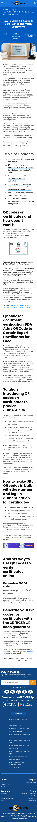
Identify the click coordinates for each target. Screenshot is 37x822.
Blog (12, 9)
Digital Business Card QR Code (19, 728)
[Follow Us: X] (30, 692)
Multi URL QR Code (15, 725)
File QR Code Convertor (17, 768)
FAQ (2, 782)
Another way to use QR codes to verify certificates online (20, 194)
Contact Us (5, 785)
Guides (4, 779)
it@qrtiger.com (31, 782)
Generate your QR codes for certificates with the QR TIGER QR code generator (21, 201)
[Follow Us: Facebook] (24, 692)
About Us (4, 794)
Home (5, 9)
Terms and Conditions (28, 794)
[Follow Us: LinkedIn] (6, 692)
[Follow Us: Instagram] (18, 692)
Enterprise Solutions (7, 798)
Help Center (5, 787)
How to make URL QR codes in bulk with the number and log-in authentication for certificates (20, 187)
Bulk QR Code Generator (17, 731)
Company (5, 791)
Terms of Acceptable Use (27, 796)
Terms (33, 791)
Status (3, 796)
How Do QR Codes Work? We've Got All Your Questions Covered (17, 307)
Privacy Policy (31, 798)
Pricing (3, 801)
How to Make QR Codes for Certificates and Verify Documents (18, 13)
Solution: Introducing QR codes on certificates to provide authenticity (21, 178)
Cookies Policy (31, 801)
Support (32, 779)
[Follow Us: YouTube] (12, 692)
